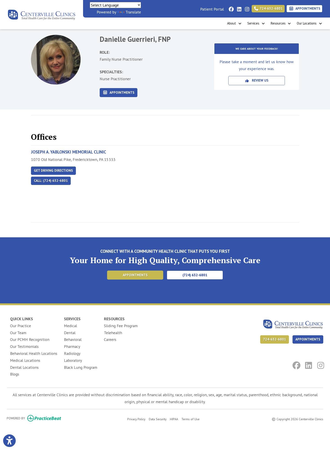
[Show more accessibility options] (9, 440)
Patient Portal (212, 9)
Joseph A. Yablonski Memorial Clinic (68, 152)
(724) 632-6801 (195, 275)
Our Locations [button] (307, 23)
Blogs (14, 374)
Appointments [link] (307, 8)
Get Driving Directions (53, 170)
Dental (69, 332)
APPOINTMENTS (307, 339)
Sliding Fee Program (121, 325)
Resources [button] (279, 23)
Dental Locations (24, 367)
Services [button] (254, 23)
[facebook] (230, 8)
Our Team (18, 332)
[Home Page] (41, 14)
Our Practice (20, 325)
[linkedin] (238, 8)
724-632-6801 (271, 8)
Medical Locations (25, 360)
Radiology (72, 353)
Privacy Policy (136, 419)
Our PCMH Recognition (29, 339)
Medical (70, 325)
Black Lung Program (80, 367)
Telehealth (113, 332)
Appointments (121, 92)
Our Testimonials (24, 346)
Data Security (158, 419)
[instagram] (245, 8)
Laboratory (73, 360)
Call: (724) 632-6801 (51, 180)
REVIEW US (258, 80)
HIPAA (174, 419)
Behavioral (72, 339)
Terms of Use (190, 419)
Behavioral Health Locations (33, 353)
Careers (110, 339)
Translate (133, 12)
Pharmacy (72, 346)
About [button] (232, 23)
